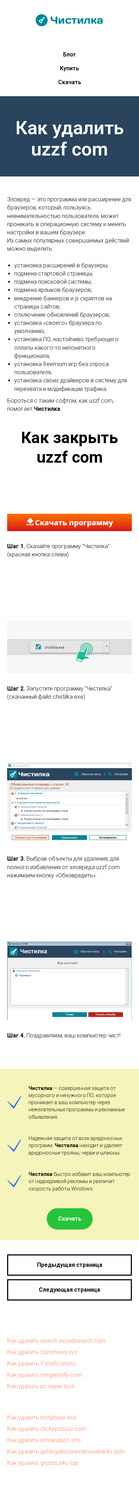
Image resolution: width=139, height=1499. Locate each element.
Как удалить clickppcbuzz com (46, 1429)
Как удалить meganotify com (44, 1375)
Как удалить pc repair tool (40, 1386)
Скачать (69, 82)
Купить (69, 68)
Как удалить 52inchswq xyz (42, 1352)
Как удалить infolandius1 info (44, 1440)
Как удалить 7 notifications (41, 1363)
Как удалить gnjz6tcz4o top (42, 1463)
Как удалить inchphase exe (41, 1417)
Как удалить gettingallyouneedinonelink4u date (66, 1451)
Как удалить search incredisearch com (56, 1340)
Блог (69, 54)
